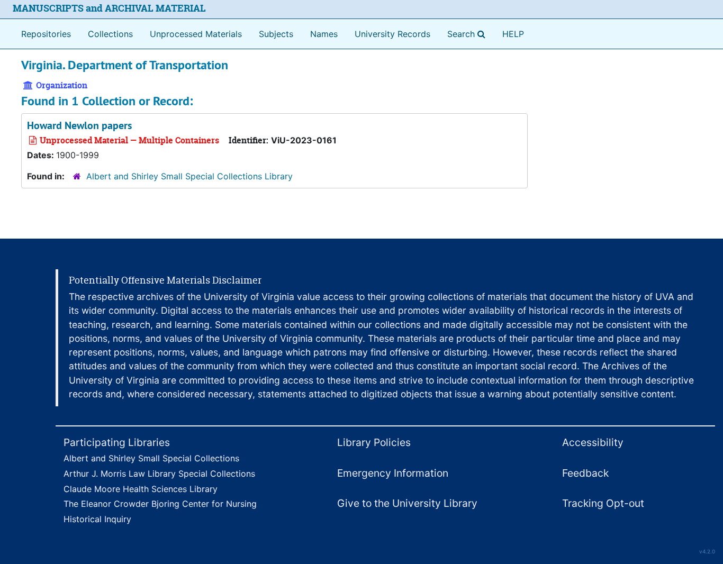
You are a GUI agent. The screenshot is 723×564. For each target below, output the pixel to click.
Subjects (276, 34)
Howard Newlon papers (79, 125)
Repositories (46, 34)
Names (324, 34)
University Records (392, 34)
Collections (110, 34)
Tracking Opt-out (603, 503)
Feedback (585, 473)
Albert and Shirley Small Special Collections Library (189, 176)
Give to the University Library (407, 503)
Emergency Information (392, 473)
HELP (513, 34)
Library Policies (374, 442)
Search (468, 33)
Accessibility (592, 442)
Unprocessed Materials (196, 34)
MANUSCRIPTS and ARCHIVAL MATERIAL (109, 8)
